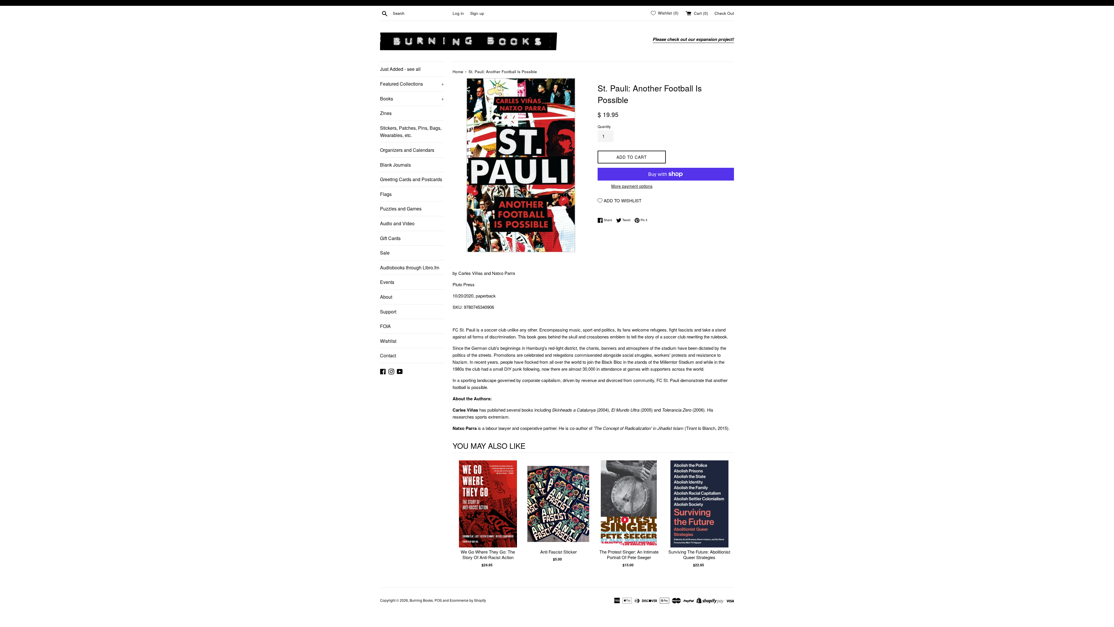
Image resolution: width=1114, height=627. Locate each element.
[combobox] (421, 13)
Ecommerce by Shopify (468, 600)
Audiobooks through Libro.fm (409, 267)
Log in (458, 13)
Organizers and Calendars (407, 150)
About (386, 296)
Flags (386, 194)
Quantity (604, 126)
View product (487, 510)
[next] (728, 517)
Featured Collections (412, 83)
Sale (385, 252)
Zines (386, 113)
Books (412, 98)
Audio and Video (397, 223)
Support (388, 311)
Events (387, 282)
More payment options (631, 186)
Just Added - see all (400, 69)
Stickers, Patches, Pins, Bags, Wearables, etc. (411, 132)
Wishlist (388, 341)
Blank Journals (395, 164)
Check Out (724, 13)
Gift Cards (390, 238)
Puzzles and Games (401, 208)
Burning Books (421, 600)
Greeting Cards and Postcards (411, 179)
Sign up (477, 13)
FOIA (385, 326)
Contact (388, 355)
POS (438, 600)
